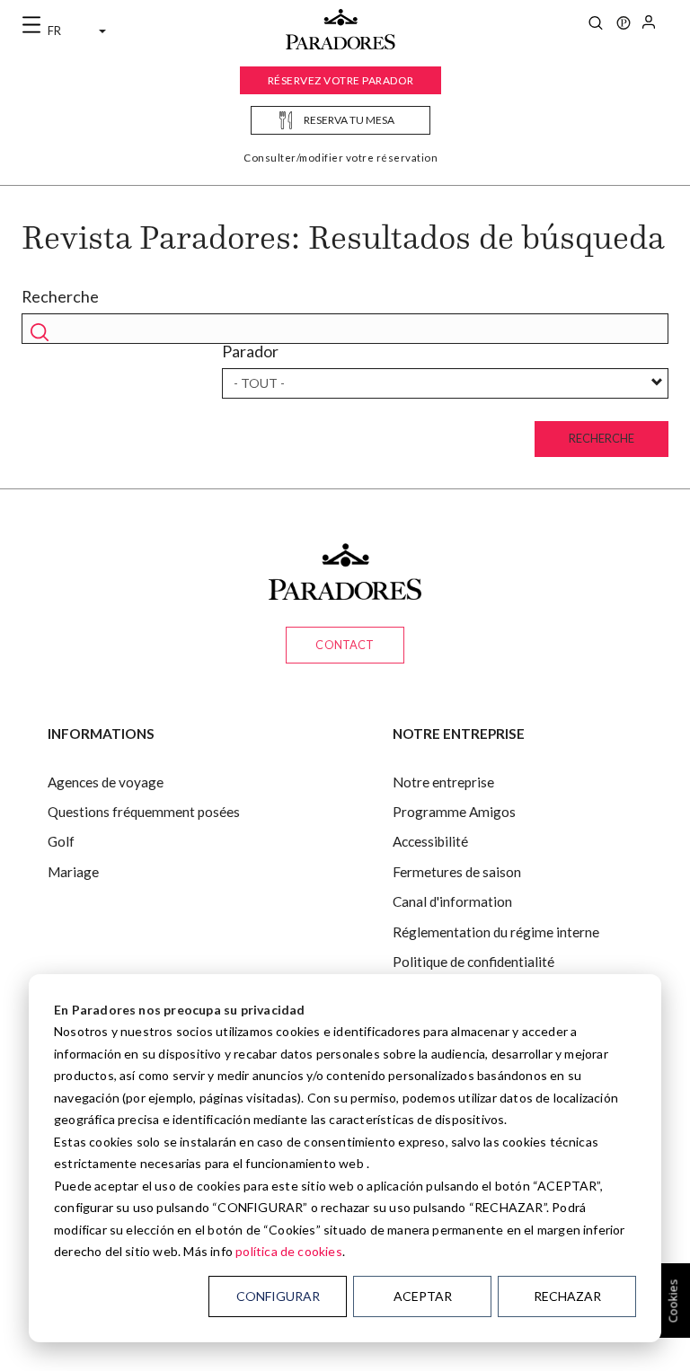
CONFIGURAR (278, 1296)
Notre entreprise (443, 782)
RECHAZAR (567, 1296)
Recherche (60, 296)
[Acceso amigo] (649, 25)
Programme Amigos (454, 812)
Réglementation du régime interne (496, 932)
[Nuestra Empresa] (623, 25)
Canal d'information (452, 901)
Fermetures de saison (457, 872)
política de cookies (288, 1251)
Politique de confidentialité (473, 962)
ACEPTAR (423, 1296)
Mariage (73, 872)
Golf (61, 841)
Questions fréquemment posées (144, 812)
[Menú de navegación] (31, 25)
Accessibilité (430, 841)
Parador (250, 351)
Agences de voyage (106, 782)
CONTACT (344, 644)
